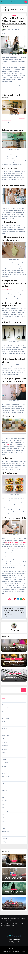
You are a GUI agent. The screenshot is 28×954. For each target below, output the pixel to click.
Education (4, 742)
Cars (3, 725)
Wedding (4, 842)
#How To (9, 32)
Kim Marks (7, 649)
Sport (3, 814)
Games (3, 769)
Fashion (4, 756)
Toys (3, 824)
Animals (4, 701)
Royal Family (5, 811)
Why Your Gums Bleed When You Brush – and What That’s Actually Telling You (14, 879)
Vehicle (3, 835)
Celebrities (4, 728)
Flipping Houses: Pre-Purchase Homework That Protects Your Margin (14, 865)
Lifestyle (4, 783)
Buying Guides (5, 718)
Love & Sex (4, 787)
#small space (14, 32)
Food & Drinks (5, 763)
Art (2, 704)
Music (3, 797)
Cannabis (4, 721)
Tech (3, 818)
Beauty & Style (5, 708)
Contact (23, 951)
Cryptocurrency (6, 735)
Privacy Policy (18, 948)
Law (3, 780)
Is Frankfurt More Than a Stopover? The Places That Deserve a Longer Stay (14, 907)
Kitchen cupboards (7, 289)
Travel (3, 828)
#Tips (3, 33)
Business (8, 658)
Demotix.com (14, 940)
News (3, 804)
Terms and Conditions (8, 951)
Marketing (4, 790)
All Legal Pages (10, 948)
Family (3, 752)
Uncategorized (18, 658)
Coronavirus (5, 732)
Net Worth (4, 800)
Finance (15, 673)
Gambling (4, 766)
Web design (4, 838)
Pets (3, 807)
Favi (8, 444)
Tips (14, 15)
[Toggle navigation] (2, 2)
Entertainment (5, 745)
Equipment (4, 749)
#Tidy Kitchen (21, 32)
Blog (3, 711)
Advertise (17, 951)
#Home (4, 32)
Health (3, 773)
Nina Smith (7, 664)
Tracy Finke (8, 29)
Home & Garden (5, 776)
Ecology (4, 738)
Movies (3, 793)
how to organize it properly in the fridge (15, 542)
